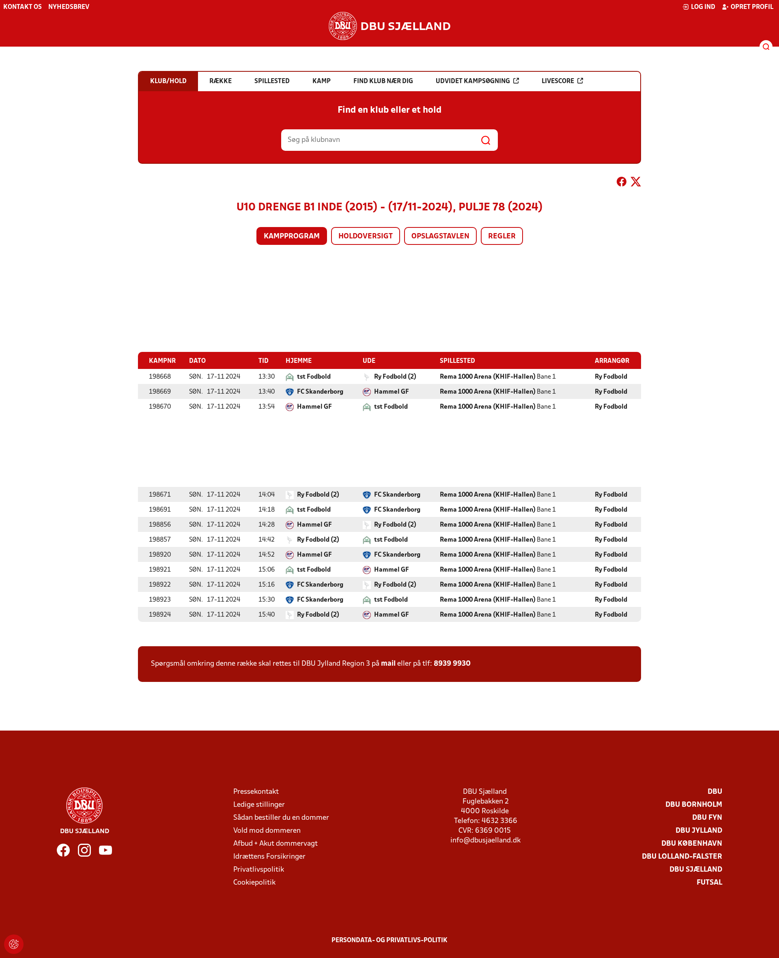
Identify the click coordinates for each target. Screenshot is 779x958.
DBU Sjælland (695, 869)
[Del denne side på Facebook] (621, 183)
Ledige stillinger (259, 805)
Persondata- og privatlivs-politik (389, 940)
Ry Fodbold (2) (395, 377)
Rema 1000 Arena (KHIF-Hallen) (488, 377)
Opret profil (752, 7)
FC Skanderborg (320, 392)
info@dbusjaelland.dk (485, 840)
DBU (715, 792)
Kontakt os (22, 7)
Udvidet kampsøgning (473, 81)
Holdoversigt (365, 236)
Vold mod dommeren (267, 830)
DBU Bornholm (693, 805)
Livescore (558, 81)
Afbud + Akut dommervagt (275, 843)
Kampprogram (292, 236)
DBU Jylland (699, 830)
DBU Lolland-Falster (682, 856)
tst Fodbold (314, 377)
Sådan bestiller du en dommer (281, 817)
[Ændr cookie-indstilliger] (14, 944)
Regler (502, 236)
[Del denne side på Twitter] (636, 183)
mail (388, 663)
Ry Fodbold (611, 377)
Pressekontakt (256, 792)
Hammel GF (391, 392)
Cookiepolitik (254, 882)
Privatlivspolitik (258, 869)
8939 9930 (452, 663)
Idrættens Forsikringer (269, 856)
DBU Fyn (707, 817)
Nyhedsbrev (68, 7)
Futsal (709, 882)
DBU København (691, 843)
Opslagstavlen (440, 236)
